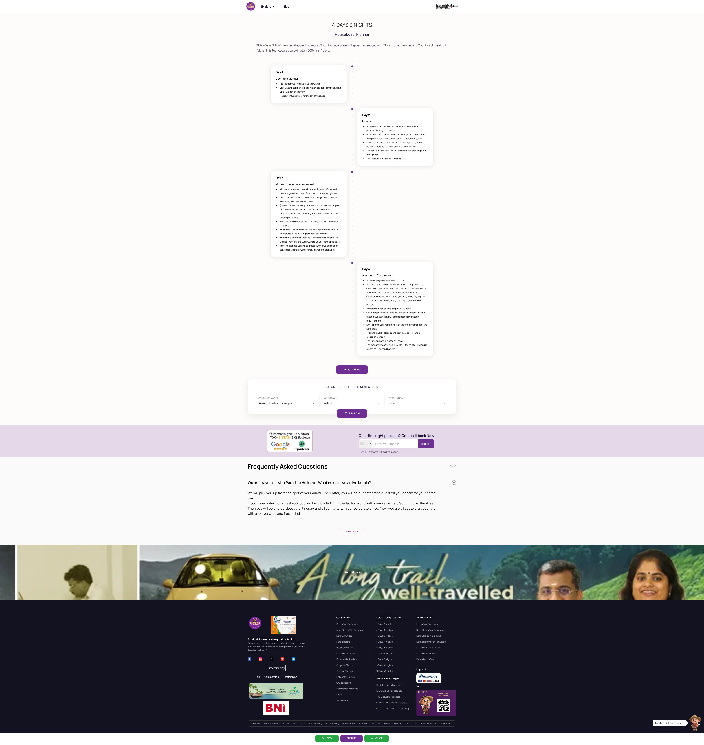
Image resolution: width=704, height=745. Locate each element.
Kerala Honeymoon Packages (430, 641)
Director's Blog (276, 668)
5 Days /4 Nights (384, 641)
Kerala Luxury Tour (425, 659)
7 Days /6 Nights (384, 653)
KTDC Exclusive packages (389, 690)
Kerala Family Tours (425, 653)
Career (301, 723)
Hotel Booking (343, 641)
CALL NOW (327, 738)
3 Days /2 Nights (384, 630)
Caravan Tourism (344, 671)
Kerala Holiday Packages (428, 635)
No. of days (330, 398)
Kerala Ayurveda (344, 635)
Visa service (342, 700)
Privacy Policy (332, 723)
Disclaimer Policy (392, 723)
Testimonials (290, 676)
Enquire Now (352, 369)
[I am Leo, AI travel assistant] (695, 723)
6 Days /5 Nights (384, 647)
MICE (339, 694)
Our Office (376, 723)
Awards (408, 723)
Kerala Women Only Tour (428, 647)
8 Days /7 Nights (384, 659)
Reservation (348, 723)
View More (352, 531)
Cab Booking (446, 723)
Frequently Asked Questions (287, 466)
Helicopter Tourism (345, 676)
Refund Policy (315, 723)
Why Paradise (271, 723)
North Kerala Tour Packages (350, 630)
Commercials (271, 676)
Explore (267, 6)
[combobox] (365, 444)
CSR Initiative (288, 723)
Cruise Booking (343, 682)
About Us (256, 723)
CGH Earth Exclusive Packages (391, 702)
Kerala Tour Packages (347, 624)
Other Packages (268, 398)
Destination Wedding (347, 688)
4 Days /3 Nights (384, 635)
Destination (396, 398)
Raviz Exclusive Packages (389, 685)
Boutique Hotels (344, 647)
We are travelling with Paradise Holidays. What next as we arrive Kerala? (309, 482)
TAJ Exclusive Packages (388, 696)
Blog (286, 6)
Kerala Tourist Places (425, 723)
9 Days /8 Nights (384, 665)
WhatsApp (376, 738)
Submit (426, 443)
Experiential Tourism (346, 659)
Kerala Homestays (345, 653)
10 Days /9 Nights (384, 671)
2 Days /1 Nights (384, 624)
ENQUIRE (351, 738)
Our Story (362, 723)
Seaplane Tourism (345, 665)
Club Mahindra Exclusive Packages (393, 708)
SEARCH (354, 413)
